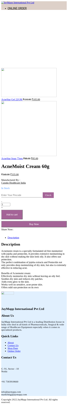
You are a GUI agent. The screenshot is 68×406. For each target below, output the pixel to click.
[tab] (37, 237)
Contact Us (13, 345)
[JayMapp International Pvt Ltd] (17, 2)
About (11, 342)
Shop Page (13, 348)
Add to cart (12, 214)
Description (13, 237)
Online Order (14, 351)
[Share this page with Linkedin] (8, 232)
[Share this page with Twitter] (4, 232)
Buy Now (34, 224)
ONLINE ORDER (17, 8)
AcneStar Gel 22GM (12, 99)
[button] (2, 232)
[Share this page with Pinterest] (6, 232)
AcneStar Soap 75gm (12, 158)
